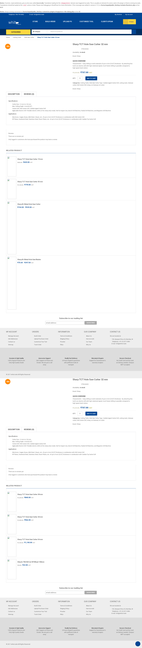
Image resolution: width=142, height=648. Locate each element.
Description (14, 94)
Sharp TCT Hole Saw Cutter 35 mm (30, 182)
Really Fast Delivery (71, 358)
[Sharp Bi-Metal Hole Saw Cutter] (11, 228)
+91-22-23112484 (124, 341)
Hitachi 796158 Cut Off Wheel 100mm (30, 562)
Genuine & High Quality (16, 358)
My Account (129, 14)
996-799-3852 (20, 14)
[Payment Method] (117, 374)
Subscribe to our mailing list (71, 318)
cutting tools (123, 83)
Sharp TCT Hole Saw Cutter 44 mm (30, 517)
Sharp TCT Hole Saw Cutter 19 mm (30, 159)
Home (8, 37)
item (131, 22)
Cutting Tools (17, 37)
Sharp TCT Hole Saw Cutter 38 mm (30, 494)
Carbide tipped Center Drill (111, 83)
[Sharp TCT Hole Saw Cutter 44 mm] (11, 524)
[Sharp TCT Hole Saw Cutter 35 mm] (11, 189)
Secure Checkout (125, 358)
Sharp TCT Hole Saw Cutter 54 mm (30, 539)
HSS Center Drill (81, 85)
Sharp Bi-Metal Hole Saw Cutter (28, 204)
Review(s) (85, 49)
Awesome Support (44, 358)
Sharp (78, 56)
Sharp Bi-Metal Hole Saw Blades (29, 259)
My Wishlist (118, 14)
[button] (132, 150)
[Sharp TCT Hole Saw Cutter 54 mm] (11, 546)
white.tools (14, 374)
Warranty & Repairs (98, 358)
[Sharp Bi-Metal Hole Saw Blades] (11, 283)
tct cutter (102, 85)
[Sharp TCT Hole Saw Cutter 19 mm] (11, 166)
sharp (89, 85)
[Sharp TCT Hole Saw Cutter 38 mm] (11, 501)
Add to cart (91, 78)
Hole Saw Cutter (29, 37)
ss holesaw (94, 85)
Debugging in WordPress (51, 5)
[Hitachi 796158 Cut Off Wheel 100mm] (11, 569)
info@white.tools (39, 14)
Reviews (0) (29, 94)
